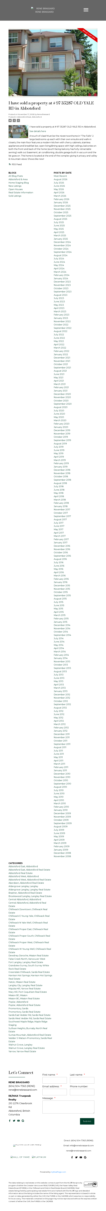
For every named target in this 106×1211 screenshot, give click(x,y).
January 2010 (61, 810)
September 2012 (62, 704)
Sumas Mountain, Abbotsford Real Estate (30, 1035)
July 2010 (59, 790)
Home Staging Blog (19, 183)
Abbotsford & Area (18, 179)
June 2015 (59, 605)
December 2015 (62, 585)
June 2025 (59, 225)
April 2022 (59, 344)
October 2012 (61, 701)
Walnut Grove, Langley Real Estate (27, 1048)
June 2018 (59, 490)
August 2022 (60, 331)
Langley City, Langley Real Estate (25, 985)
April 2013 (59, 684)
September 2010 (62, 784)
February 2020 (61, 424)
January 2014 (60, 658)
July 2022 (59, 334)
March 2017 (60, 536)
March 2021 (60, 384)
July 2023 (59, 298)
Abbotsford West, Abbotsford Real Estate (30, 880)
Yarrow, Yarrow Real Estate (22, 1051)
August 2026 (60, 179)
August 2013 (60, 671)
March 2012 (60, 724)
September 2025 (62, 216)
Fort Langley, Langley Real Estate (26, 962)
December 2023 (62, 281)
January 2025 (61, 239)
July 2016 (58, 562)
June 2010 (59, 793)
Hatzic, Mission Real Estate (22, 982)
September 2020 (63, 404)
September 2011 (62, 744)
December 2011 (62, 734)
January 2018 (61, 506)
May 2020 (59, 417)
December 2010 (62, 774)
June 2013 (59, 678)
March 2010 (60, 803)
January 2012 (60, 731)
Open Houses (16, 189)
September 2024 (62, 252)
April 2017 (59, 533)
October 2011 (60, 741)
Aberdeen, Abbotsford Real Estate (26, 883)
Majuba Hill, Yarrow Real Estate (25, 988)
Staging (13, 1025)
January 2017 (60, 542)
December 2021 (62, 357)
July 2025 (59, 222)
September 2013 (62, 668)
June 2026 (59, 186)
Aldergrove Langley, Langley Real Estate (29, 889)
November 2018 (62, 473)
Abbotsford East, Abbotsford (29, 117)
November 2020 (62, 397)
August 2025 (60, 219)
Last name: (76, 1074)
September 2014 (62, 635)
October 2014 (61, 632)
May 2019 (58, 453)
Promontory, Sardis (18, 1008)
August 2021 (60, 371)
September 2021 (62, 367)
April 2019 (59, 457)
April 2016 (59, 572)
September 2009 (63, 823)
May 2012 (58, 717)
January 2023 (61, 318)
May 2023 (59, 305)
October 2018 (61, 476)
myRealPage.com (58, 1172)
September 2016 (62, 556)
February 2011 (61, 767)
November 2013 (62, 661)
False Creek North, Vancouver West (27, 959)
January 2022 (61, 354)
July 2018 (59, 486)
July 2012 (58, 711)
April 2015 (59, 612)
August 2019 (60, 443)
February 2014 (61, 655)
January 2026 (61, 202)
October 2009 (61, 820)
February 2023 (61, 315)
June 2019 (59, 450)
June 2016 (59, 566)
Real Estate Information (21, 192)
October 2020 (61, 400)
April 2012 (59, 721)
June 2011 (59, 754)
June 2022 (59, 338)
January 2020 (61, 427)
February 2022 (61, 351)
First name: (49, 1074)
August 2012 (60, 708)
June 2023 (59, 301)
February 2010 (61, 807)
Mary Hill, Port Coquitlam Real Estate (28, 992)
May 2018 (58, 493)
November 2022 (62, 321)
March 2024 (60, 272)
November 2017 (62, 509)
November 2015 (62, 589)
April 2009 (59, 840)
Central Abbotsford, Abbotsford (25, 899)
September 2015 (62, 595)
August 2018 (60, 483)
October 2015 (61, 592)
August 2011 (60, 747)
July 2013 (58, 674)
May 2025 (59, 229)
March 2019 (60, 460)
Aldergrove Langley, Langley (23, 886)
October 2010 (61, 780)
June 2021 (59, 374)
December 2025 (62, 206)
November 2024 (62, 245)
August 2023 (60, 295)
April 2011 (58, 760)
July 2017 (58, 523)
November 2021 (62, 361)
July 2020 (59, 410)
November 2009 (62, 817)
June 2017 (59, 526)
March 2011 (59, 764)
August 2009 (60, 826)
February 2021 (61, 387)
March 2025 (60, 235)
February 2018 (61, 503)
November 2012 (62, 698)
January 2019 (60, 467)
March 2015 (60, 615)
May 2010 (58, 797)
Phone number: (79, 1086)
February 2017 (61, 539)
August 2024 (60, 255)
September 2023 (62, 291)
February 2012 (61, 727)
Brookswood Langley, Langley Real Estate (30, 896)
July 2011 (58, 750)
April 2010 (59, 800)
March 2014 (60, 651)
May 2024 (59, 265)
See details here (37, 131)
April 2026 (59, 192)
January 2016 (60, 582)
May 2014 (58, 645)
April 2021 (59, 381)
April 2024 (59, 268)
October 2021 (61, 364)
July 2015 (58, 602)
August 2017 (60, 519)
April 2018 (59, 496)
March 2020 (60, 420)
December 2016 (62, 546)
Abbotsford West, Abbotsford (24, 876)
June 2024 (59, 262)
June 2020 (59, 414)
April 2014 (59, 648)
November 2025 (62, 209)
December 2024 (62, 242)
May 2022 (59, 341)
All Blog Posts (16, 176)
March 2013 (60, 688)
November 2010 (62, 777)
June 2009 (59, 833)
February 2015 (61, 618)
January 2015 (60, 622)
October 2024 (61, 249)
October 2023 (61, 288)
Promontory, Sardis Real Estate (24, 1012)
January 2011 (60, 770)
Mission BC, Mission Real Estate (24, 998)
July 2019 (58, 447)
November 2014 (62, 628)
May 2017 (58, 529)
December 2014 (62, 625)
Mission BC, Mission (18, 995)
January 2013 (60, 691)
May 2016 (58, 569)
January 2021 (60, 391)
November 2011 (62, 737)
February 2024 (61, 275)
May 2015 (58, 608)
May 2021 (58, 377)
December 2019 (62, 430)
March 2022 (60, 348)
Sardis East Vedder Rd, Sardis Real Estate (29, 1015)
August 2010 (60, 787)
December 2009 (62, 813)
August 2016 (60, 559)
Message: (48, 1098)
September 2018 (62, 480)
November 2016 (62, 549)
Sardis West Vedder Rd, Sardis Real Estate (30, 1018)
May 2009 (59, 836)
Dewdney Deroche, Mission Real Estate (29, 955)
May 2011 (58, 757)
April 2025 (59, 232)
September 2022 (62, 328)
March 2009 (60, 843)
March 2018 (60, 500)
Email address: (51, 1086)
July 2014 (58, 638)
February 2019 (61, 463)
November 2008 (62, 856)
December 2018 (62, 470)
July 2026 (59, 183)
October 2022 (61, 324)
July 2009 (59, 830)
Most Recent (60, 176)
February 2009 (61, 846)
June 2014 (59, 641)
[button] (10, 1121)
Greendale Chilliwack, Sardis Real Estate (29, 972)
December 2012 (62, 694)
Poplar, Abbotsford (18, 1002)
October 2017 (61, 513)
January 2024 (61, 278)
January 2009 (61, 850)
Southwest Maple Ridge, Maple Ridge (28, 1021)
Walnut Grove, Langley (20, 1045)
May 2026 (59, 189)
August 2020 (60, 407)
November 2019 (62, 433)
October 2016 (61, 552)
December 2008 (62, 853)
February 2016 (61, 579)
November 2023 (62, 285)
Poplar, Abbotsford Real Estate (24, 1005)
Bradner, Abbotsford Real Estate (25, 893)
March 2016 (60, 575)
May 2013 (58, 681)
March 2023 (60, 311)
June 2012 (59, 714)
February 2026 (61, 199)
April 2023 (59, 308)
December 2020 (62, 394)
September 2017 (62, 516)
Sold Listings (15, 196)
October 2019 (61, 437)
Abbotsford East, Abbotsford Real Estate (29, 870)
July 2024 (59, 258)
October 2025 (61, 212)
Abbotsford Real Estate (21, 873)
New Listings (15, 186)
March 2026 (60, 196)
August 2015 (60, 599)
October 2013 (61, 665)
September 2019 (62, 440)
